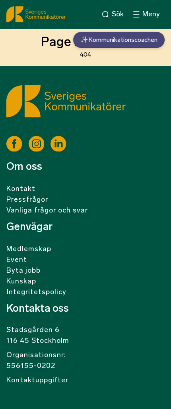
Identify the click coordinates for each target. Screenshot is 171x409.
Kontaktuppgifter (37, 380)
